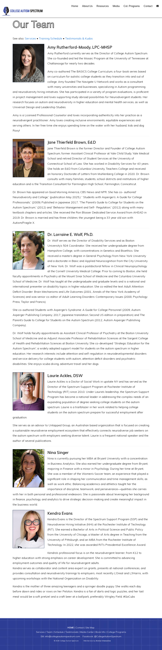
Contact (80, 627)
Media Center (87, 632)
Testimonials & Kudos (79, 38)
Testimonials (71, 632)
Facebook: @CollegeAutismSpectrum (102, 636)
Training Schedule (50, 38)
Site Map (89, 627)
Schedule (59, 632)
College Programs (116, 632)
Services (30, 38)
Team (49, 632)
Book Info (100, 632)
